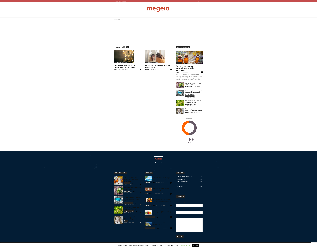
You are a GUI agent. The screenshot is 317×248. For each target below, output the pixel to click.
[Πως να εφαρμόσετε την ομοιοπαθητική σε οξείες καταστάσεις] (189, 57)
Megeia (147, 69)
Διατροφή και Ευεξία (133, 15)
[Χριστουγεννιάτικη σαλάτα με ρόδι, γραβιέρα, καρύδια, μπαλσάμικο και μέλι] (148, 200)
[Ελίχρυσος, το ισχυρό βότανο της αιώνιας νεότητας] (148, 224)
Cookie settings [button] (185, 245)
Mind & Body (188, 86)
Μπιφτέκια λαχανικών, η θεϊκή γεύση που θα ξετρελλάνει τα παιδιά (162, 189)
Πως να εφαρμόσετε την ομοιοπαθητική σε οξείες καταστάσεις (185, 68)
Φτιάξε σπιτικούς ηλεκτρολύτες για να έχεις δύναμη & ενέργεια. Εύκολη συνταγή (162, 212)
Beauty (187, 112)
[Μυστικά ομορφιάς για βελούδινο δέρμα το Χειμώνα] (180, 111)
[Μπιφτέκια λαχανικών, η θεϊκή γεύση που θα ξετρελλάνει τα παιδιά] (148, 189)
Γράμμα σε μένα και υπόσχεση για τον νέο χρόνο (157, 66)
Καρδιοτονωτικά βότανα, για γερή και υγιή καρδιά (132, 208)
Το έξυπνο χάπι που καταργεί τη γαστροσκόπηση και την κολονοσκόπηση (193, 92)
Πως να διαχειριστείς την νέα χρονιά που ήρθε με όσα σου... (125, 66)
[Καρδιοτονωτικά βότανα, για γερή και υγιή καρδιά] (180, 103)
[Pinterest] (201, 1)
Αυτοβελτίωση (119, 15)
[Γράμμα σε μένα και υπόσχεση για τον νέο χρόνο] (158, 56)
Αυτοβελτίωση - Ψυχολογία (121, 62)
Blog (147, 193)
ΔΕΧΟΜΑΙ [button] (195, 245)
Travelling (183, 15)
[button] (223, 15)
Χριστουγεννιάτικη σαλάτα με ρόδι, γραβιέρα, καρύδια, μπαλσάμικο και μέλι (162, 201)
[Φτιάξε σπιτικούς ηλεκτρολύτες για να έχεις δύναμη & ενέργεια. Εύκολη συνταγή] (148, 212)
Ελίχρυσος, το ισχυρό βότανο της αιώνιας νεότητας (161, 223)
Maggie (116, 69)
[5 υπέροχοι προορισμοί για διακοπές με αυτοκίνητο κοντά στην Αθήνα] (148, 178)
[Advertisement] (158, 32)
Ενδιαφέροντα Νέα (196, 15)
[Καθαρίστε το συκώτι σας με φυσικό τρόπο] (180, 85)
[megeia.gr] (158, 7)
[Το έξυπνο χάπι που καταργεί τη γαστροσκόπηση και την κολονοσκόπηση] (180, 93)
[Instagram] (198, 1)
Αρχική (116, 19)
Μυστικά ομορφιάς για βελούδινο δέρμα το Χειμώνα (132, 218)
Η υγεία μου (147, 15)
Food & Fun (172, 15)
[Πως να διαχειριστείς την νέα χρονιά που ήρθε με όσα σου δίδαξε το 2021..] (127, 56)
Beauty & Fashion (160, 15)
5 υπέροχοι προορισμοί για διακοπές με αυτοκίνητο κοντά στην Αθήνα (162, 178)
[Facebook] (196, 1)
